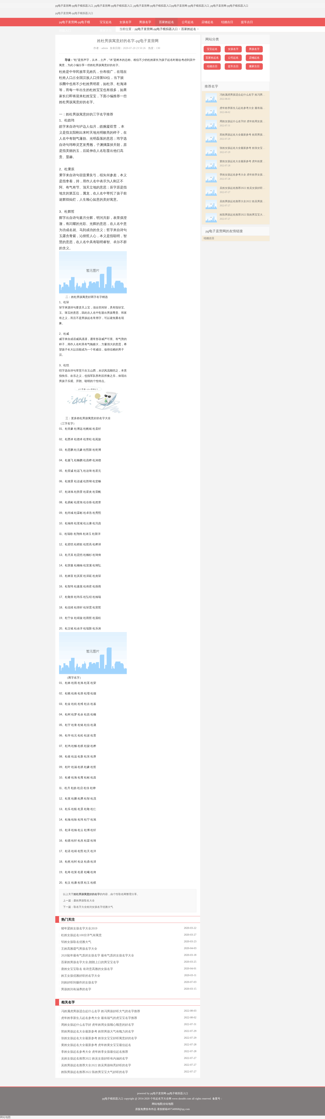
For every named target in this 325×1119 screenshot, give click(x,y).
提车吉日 (247, 22)
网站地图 (157, 1103)
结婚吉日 (227, 22)
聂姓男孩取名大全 (84, 900)
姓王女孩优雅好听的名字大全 (80, 975)
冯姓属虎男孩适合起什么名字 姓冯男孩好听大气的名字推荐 (100, 1011)
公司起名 (188, 22)
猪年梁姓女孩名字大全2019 (79, 928)
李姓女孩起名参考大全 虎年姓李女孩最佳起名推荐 (94, 1051)
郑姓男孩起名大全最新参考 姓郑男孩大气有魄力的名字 (97, 1031)
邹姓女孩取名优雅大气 (76, 941)
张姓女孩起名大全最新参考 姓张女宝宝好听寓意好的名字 (99, 1038)
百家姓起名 (166, 22)
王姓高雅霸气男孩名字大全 (79, 948)
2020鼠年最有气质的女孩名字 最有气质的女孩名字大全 (97, 955)
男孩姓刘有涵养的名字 (76, 989)
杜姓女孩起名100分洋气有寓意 (81, 935)
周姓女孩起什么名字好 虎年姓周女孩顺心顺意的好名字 (97, 1024)
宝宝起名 (106, 22)
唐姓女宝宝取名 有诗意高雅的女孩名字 (87, 969)
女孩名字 (125, 22)
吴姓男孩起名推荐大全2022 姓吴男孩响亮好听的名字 (96, 1065)
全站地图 (168, 1103)
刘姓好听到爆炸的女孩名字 (79, 982)
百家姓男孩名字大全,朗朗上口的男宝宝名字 (90, 962)
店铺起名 (207, 22)
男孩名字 (145, 22)
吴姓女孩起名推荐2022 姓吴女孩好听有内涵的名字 (94, 1058)
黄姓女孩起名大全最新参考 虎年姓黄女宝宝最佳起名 (96, 1045)
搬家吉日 (106, 30)
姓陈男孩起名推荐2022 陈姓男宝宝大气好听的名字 (94, 1072)
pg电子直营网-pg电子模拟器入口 (74, 5)
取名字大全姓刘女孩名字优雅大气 (93, 907)
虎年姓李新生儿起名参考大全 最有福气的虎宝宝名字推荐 (99, 1018)
